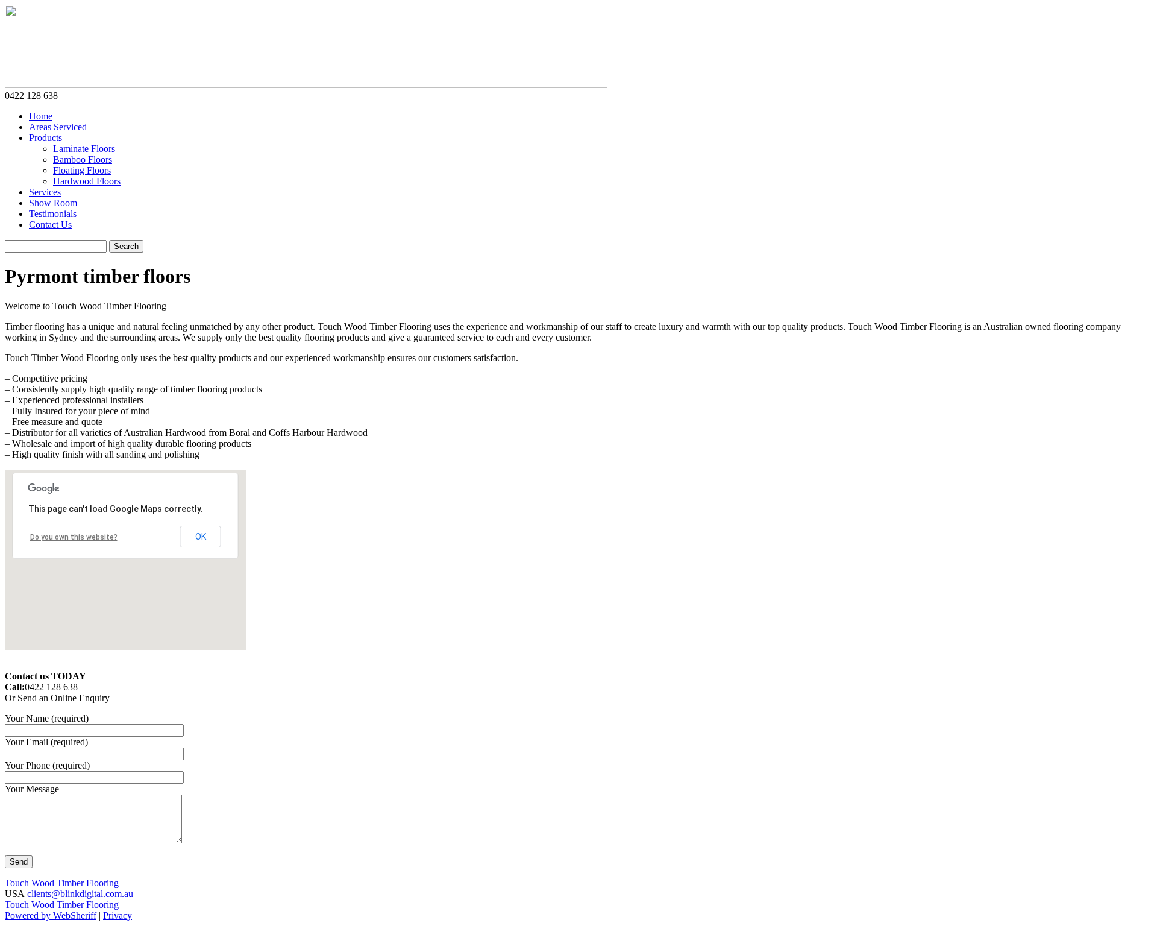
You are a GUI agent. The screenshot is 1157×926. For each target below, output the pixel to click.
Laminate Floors (84, 148)
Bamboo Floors (82, 159)
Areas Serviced (58, 127)
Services (45, 192)
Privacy (117, 915)
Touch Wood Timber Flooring (62, 883)
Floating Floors (82, 170)
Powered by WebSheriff (50, 915)
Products (45, 138)
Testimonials (53, 214)
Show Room (53, 203)
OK (200, 536)
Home (40, 116)
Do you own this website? (74, 537)
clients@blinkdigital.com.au (80, 894)
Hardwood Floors (87, 181)
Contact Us (50, 224)
